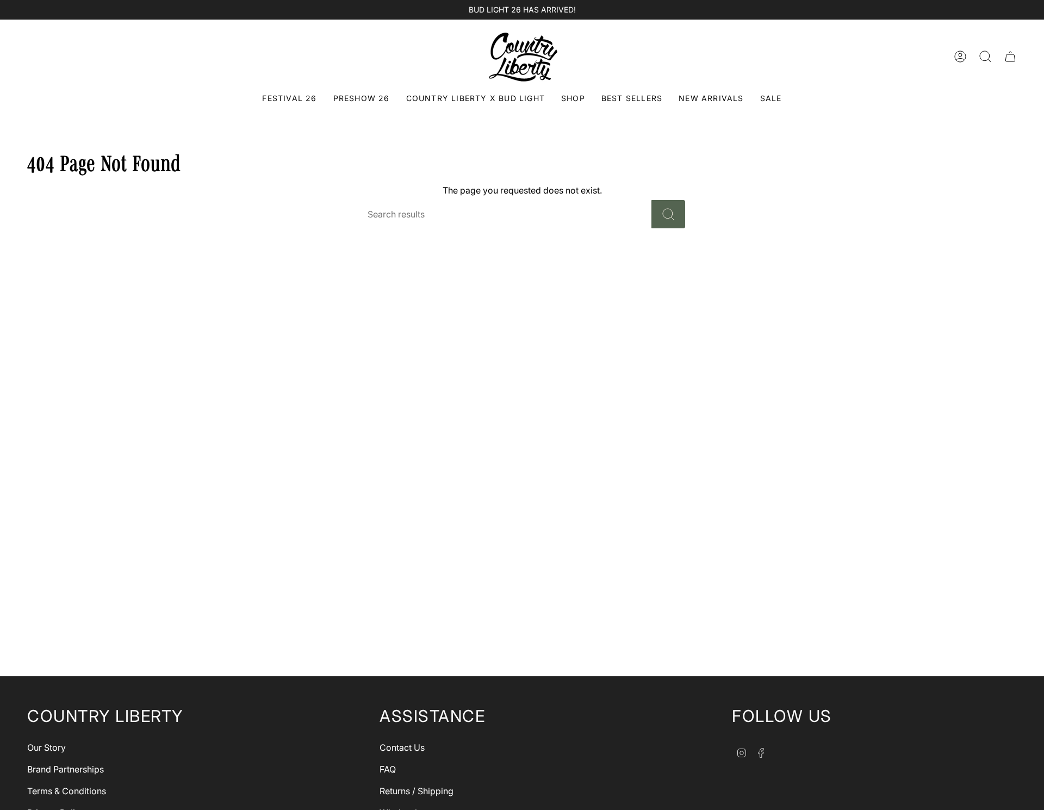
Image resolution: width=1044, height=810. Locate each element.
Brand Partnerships (65, 769)
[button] (573, 99)
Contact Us (402, 747)
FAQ (388, 769)
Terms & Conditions (66, 791)
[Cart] (1010, 56)
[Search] (668, 214)
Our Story (46, 747)
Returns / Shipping (416, 791)
